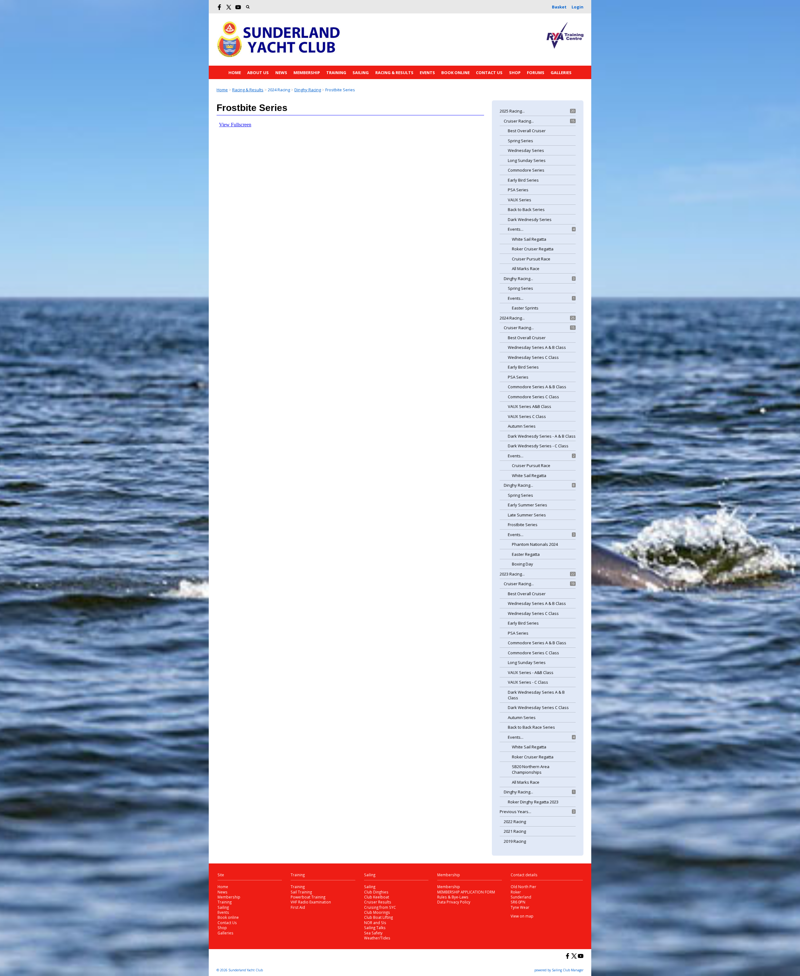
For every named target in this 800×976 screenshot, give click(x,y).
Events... (515, 229)
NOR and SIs (375, 922)
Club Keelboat (376, 896)
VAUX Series (519, 200)
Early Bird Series (523, 180)
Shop (515, 72)
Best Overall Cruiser (527, 130)
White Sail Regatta (529, 239)
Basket (559, 7)
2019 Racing (515, 841)
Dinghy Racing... (518, 278)
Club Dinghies (376, 891)
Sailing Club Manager (567, 970)
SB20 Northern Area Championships (530, 769)
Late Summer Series (527, 515)
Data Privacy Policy (453, 901)
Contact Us (489, 72)
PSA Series (518, 190)
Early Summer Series (527, 505)
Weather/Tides (377, 937)
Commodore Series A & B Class (537, 387)
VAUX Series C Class (527, 416)
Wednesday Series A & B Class (537, 347)
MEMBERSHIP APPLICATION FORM (466, 891)
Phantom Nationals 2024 (535, 544)
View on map (522, 915)
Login (577, 7)
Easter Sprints (525, 308)
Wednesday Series (526, 150)
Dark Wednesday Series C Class (538, 707)
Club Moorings (377, 912)
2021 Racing (515, 831)
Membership (306, 72)
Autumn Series (522, 426)
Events (427, 72)
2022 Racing (515, 821)
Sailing (360, 72)
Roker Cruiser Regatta (532, 249)
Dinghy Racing (307, 90)
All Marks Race (525, 268)
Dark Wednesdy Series (530, 219)
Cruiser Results (377, 901)
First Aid (298, 907)
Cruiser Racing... (519, 121)
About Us (258, 72)
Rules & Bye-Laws (452, 896)
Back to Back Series (526, 209)
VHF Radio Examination (311, 901)
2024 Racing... (512, 318)
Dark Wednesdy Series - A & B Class (542, 436)
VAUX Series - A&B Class (530, 672)
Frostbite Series (523, 524)
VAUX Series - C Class (528, 682)
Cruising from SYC (380, 907)
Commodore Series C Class (533, 397)
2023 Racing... (512, 574)
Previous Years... (515, 811)
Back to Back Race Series (531, 727)
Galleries (561, 72)
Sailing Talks (375, 927)
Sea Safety (373, 932)
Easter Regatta (526, 554)
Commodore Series (526, 170)
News (281, 72)
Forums (535, 72)
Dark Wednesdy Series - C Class (538, 446)
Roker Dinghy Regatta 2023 (533, 802)
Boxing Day (522, 564)
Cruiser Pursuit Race (531, 259)
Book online (455, 72)
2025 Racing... (512, 111)
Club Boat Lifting (378, 917)
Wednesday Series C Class (533, 357)
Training (336, 72)
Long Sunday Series (527, 160)
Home (234, 72)
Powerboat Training (308, 896)
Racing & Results (394, 72)
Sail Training (301, 891)
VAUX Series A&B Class (529, 406)
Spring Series (520, 140)
